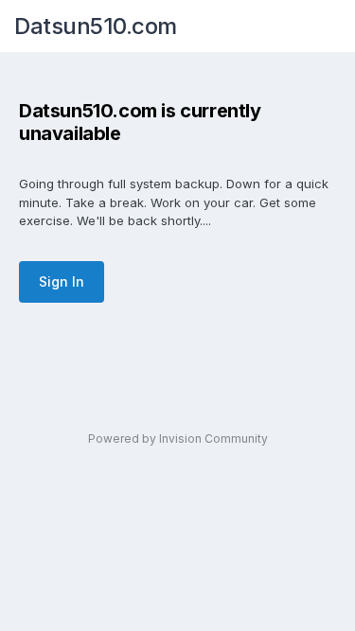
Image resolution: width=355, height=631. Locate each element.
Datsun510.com (95, 26)
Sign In (61, 281)
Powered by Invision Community (178, 438)
